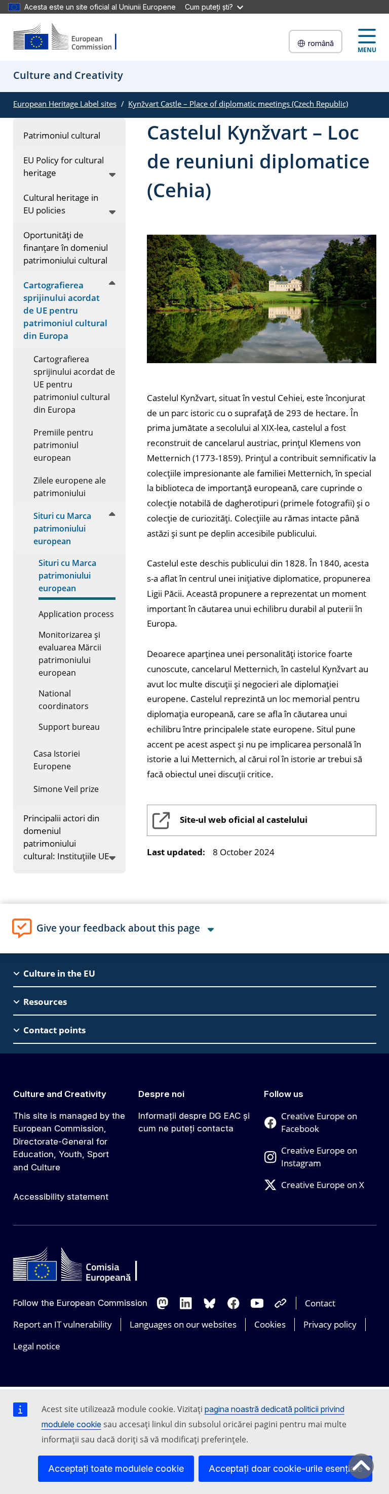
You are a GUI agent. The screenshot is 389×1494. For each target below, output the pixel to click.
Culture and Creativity (59, 1094)
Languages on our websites (183, 1324)
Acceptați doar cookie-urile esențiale (285, 1468)
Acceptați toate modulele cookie (116, 1468)
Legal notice (36, 1346)
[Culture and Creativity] (71, 37)
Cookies (270, 1324)
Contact (320, 1303)
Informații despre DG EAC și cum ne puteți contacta (194, 1122)
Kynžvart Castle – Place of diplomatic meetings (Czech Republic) (238, 104)
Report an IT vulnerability (62, 1324)
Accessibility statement (60, 1197)
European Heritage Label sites (64, 104)
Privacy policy (330, 1324)
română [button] (321, 43)
